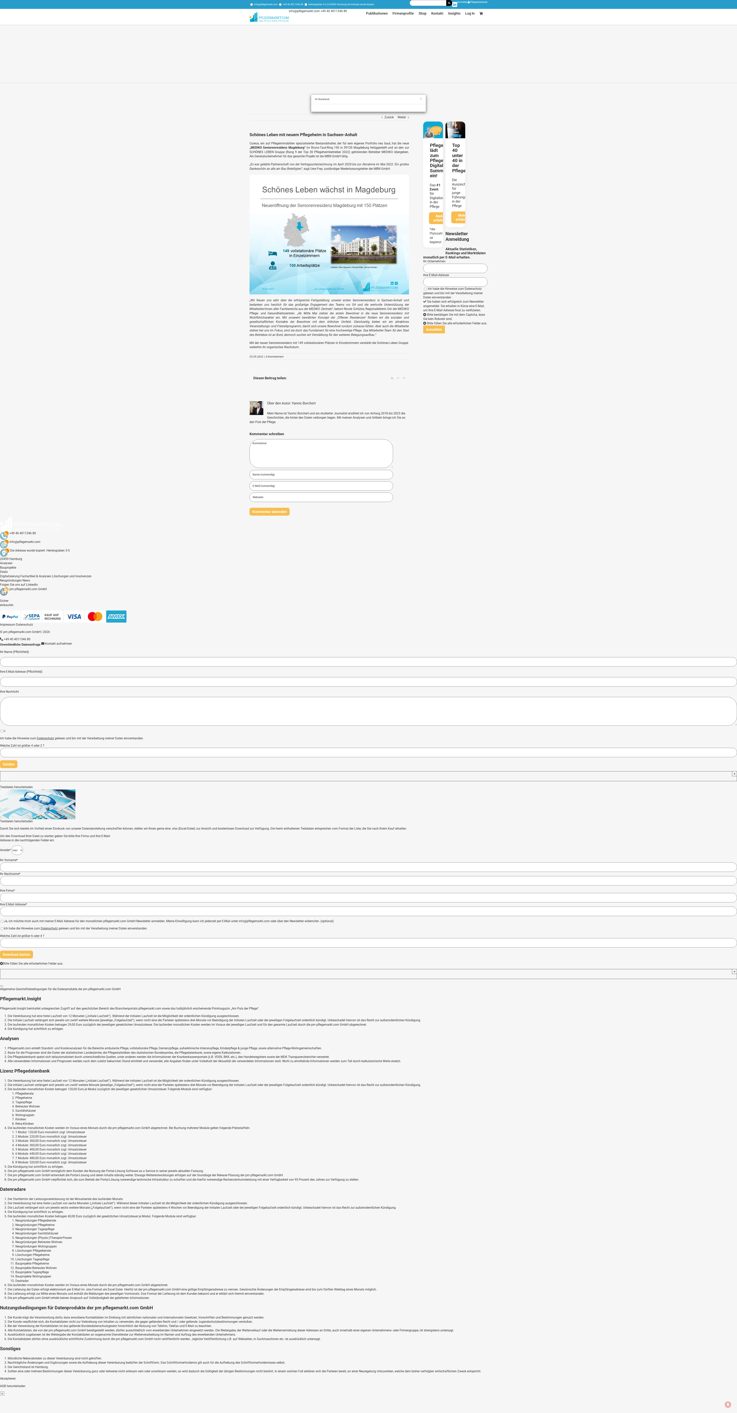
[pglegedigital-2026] (433, 123)
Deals (4, 572)
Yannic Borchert (304, 403)
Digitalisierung (10, 576)
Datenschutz (473, 289)
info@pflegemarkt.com (266, 4)
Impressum (7, 624)
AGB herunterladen (12, 1386)
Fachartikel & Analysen (35, 576)
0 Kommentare (274, 356)
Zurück (389, 117)
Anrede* (6, 850)
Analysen (6, 563)
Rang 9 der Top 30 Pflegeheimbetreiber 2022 (318, 152)
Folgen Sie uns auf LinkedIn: (19, 584)
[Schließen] (1, 985)
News (26, 580)
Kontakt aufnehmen (58, 643)
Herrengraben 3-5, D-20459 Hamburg (327, 4)
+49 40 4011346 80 (293, 4)
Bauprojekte (8, 567)
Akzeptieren (8, 1378)
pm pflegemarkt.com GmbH (28, 589)
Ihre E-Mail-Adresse (436, 275)
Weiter (401, 117)
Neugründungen (11, 580)
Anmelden (462, 2)
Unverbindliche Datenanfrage (20, 644)
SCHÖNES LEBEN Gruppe (267, 152)
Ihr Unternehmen (434, 261)
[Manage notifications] (728, 1404)
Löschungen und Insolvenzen (72, 576)
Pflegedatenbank (478, 2)
